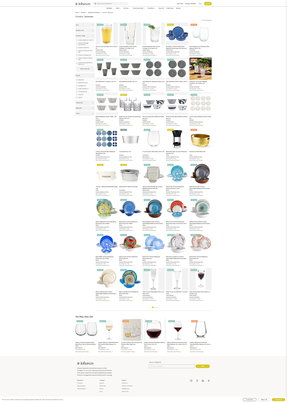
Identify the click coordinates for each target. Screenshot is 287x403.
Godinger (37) (82, 85)
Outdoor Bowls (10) (83, 47)
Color (78, 113)
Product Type (80, 36)
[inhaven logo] (82, 3)
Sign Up (208, 3)
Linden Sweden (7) (83, 88)
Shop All (161, 8)
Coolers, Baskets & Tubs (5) (85, 40)
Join (202, 366)
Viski (190, 85)
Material (79, 108)
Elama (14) (81, 80)
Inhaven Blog (102, 386)
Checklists (151, 8)
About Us (101, 383)
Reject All (264, 399)
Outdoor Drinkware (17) (84, 55)
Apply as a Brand (81, 386)
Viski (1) (80, 97)
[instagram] (191, 381)
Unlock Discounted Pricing (102, 55)
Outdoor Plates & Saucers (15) (85, 58)
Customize (249, 399)
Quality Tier (80, 30)
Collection (79, 103)
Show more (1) (84, 69)
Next (157, 307)
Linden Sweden (99, 50)
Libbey (77, 346)
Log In (200, 3)
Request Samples (191, 3)
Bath (117, 8)
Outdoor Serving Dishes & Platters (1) (85, 63)
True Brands (192, 50)
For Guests (80, 383)
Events (101, 391)
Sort (84, 25)
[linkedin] (203, 381)
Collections (169, 8)
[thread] (209, 381)
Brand (78, 75)
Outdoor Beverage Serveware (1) (83, 43)
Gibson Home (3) (83, 82)
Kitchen (126, 8)
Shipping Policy (125, 388)
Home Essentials (138, 8)
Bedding (109, 8)
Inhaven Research (81, 388)
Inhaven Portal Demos (127, 386)
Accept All (278, 399)
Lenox (122, 346)
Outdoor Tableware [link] (107, 12)
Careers (101, 388)
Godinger (98, 85)
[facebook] (197, 381)
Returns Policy (125, 391)
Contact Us (125, 383)
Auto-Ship (180, 3)
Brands (178, 8)
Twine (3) (80, 94)
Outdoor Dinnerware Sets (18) (85, 51)
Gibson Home (169, 50)
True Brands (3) (82, 91)
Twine (167, 155)
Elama (167, 190)
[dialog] (143, 400)
